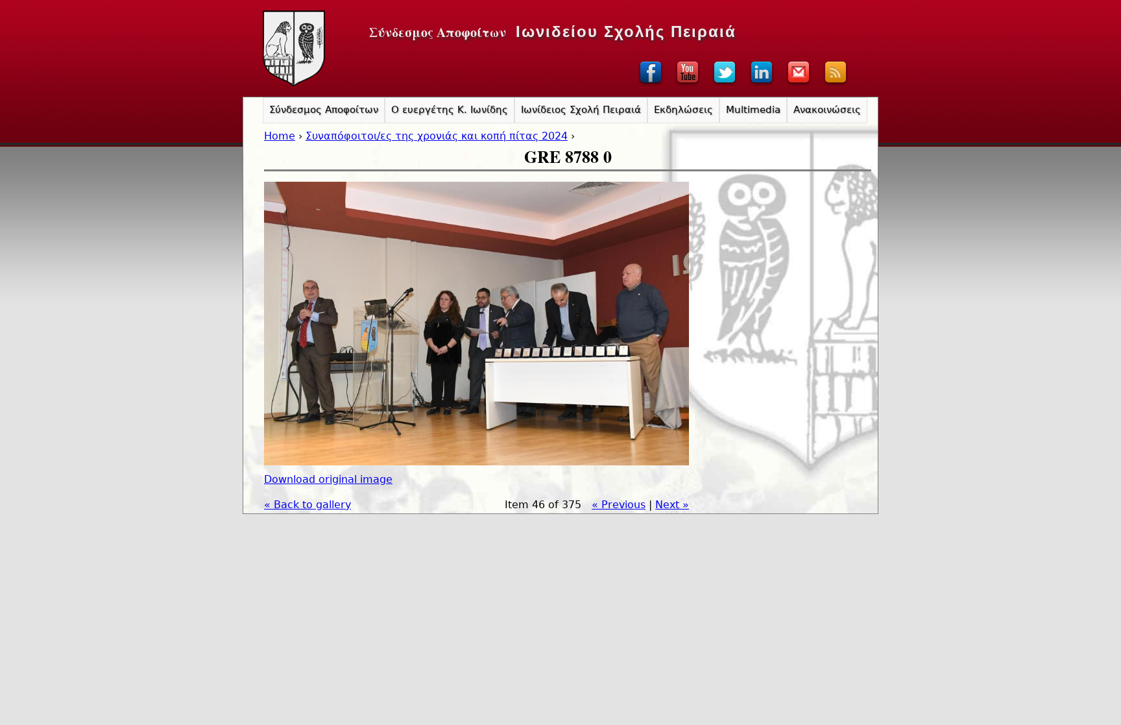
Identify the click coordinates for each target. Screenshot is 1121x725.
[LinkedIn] (761, 85)
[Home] (294, 48)
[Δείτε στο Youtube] (688, 85)
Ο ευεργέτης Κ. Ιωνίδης (449, 110)
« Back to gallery (307, 504)
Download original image (328, 479)
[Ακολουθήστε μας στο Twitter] (724, 85)
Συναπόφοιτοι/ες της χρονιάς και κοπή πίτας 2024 (437, 136)
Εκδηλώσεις (683, 110)
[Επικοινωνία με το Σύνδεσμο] (798, 85)
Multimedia (753, 110)
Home (279, 136)
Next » (672, 504)
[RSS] (835, 85)
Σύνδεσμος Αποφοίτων (323, 110)
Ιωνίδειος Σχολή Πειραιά (581, 110)
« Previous (618, 504)
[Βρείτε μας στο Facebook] (651, 85)
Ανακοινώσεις (827, 110)
